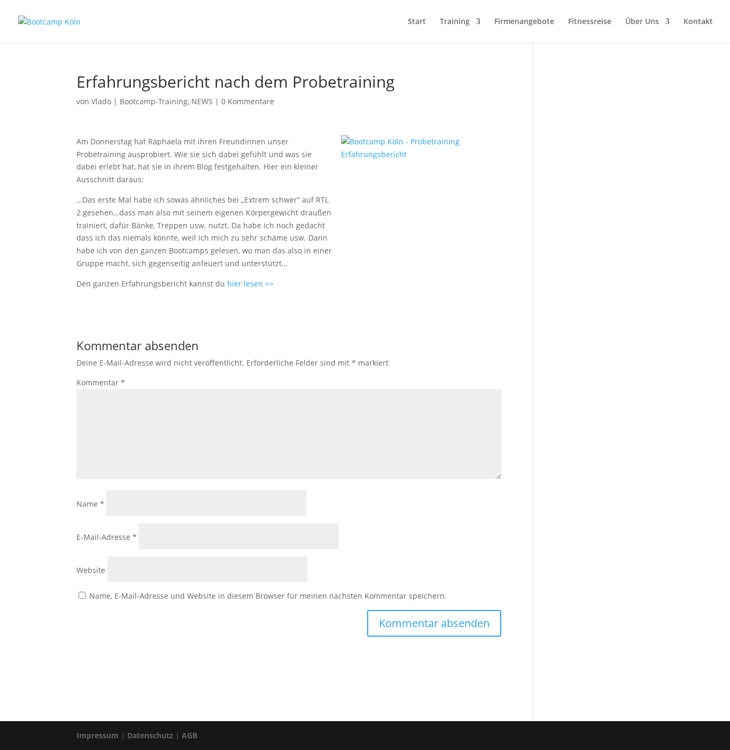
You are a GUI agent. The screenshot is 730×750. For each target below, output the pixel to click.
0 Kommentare (247, 101)
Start (417, 22)
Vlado (101, 101)
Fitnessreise (589, 22)
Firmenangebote (524, 22)
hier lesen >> (250, 284)
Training (455, 22)
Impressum (97, 735)
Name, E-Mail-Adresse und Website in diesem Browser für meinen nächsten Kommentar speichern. (268, 596)
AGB (189, 735)
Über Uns (642, 22)
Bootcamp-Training (154, 101)
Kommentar (100, 382)
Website (90, 570)
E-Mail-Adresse (106, 537)
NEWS (202, 101)
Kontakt (698, 22)
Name (90, 504)
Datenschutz (150, 735)
